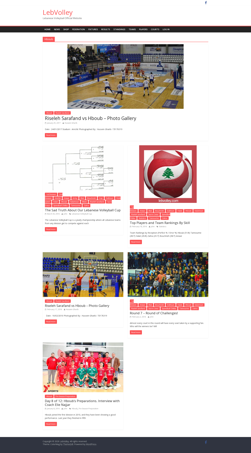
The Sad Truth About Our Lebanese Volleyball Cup (83, 210)
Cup (101, 198)
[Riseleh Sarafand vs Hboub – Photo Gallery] (125, 46)
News (57, 29)
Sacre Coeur (153, 214)
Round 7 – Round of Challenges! (154, 313)
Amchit (58, 198)
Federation (78, 29)
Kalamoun (74, 202)
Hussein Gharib (71, 123)
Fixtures (93, 29)
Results (105, 29)
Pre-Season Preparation (65, 396)
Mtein (84, 202)
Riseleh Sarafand (62, 113)
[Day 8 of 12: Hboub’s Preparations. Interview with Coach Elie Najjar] (83, 344)
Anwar (66, 198)
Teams (132, 29)
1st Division (51, 194)
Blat (82, 198)
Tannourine (75, 205)
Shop (66, 29)
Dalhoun (109, 198)
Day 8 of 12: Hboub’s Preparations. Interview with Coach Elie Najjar (82, 403)
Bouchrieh (91, 198)
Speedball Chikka (60, 205)
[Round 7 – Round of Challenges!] (168, 254)
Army (75, 198)
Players (143, 29)
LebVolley (58, 12)
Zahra (86, 205)
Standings (119, 29)
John (65, 214)
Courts (155, 29)
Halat (55, 202)
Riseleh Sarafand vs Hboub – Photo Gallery (90, 118)
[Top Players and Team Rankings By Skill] (168, 147)
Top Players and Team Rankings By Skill (160, 222)
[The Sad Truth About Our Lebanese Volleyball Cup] (83, 147)
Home (47, 29)
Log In (166, 29)
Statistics (142, 218)
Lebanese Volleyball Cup (82, 214)
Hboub (49, 113)
